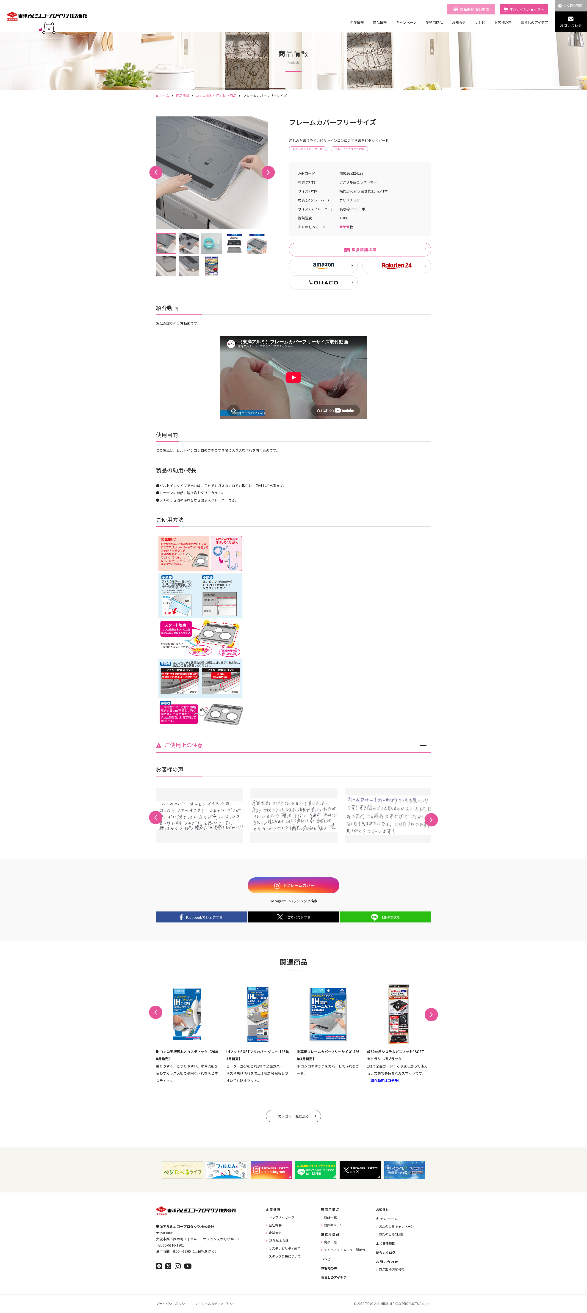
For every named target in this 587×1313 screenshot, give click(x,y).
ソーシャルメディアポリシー (215, 1303)
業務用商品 (434, 22)
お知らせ (459, 22)
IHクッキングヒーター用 (308, 149)
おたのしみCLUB (391, 1234)
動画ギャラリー (335, 1225)
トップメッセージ (281, 1217)
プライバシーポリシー (172, 1303)
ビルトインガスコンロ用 (349, 149)
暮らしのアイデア (534, 22)
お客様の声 (503, 22)
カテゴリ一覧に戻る (293, 1116)
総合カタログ (385, 1252)
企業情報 (357, 22)
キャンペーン (406, 22)
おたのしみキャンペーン (396, 1226)
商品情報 (380, 22)
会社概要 (275, 1225)
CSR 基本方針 (278, 1240)
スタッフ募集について (285, 1256)
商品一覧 (330, 1217)
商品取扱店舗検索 (475, 9)
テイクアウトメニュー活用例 (344, 1249)
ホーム (164, 95)
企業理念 (275, 1232)
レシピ (480, 22)
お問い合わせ (571, 25)
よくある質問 (573, 5)
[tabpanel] (212, 172)
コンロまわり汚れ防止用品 (216, 95)
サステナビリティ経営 (285, 1248)
